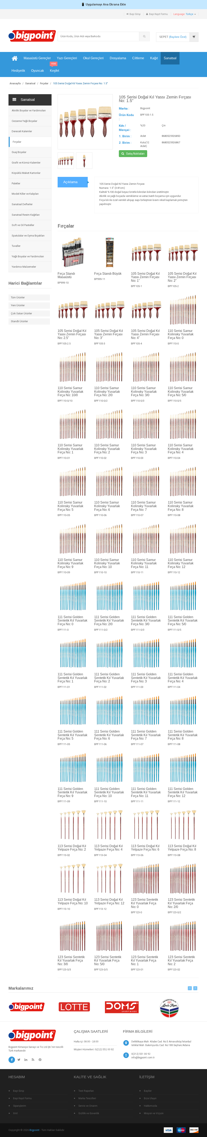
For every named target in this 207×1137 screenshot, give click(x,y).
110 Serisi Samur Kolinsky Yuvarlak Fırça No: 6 (107, 506)
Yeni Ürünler (18, 305)
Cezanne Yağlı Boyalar (24, 120)
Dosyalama (118, 58)
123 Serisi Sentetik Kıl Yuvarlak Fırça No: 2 (181, 960)
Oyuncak (37, 70)
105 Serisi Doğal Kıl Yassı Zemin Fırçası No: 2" (182, 277)
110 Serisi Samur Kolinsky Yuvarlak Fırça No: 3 (144, 448)
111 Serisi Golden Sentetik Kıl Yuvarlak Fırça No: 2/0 (109, 620)
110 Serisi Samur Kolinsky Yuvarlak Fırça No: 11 (144, 563)
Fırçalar (44, 83)
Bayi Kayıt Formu (158, 14)
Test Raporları (86, 1090)
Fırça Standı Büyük (107, 273)
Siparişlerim (19, 1105)
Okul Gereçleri (93, 58)
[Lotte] (74, 1006)
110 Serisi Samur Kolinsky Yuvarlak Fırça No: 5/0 (180, 391)
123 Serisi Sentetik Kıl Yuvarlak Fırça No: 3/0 (71, 960)
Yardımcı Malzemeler (24, 266)
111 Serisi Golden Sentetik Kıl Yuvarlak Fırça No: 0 (72, 620)
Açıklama (70, 182)
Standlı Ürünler (19, 321)
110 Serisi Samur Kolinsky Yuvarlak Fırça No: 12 (180, 563)
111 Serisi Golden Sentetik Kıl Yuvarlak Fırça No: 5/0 (182, 620)
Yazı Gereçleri (67, 58)
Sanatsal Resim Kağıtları (26, 214)
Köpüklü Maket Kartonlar (26, 172)
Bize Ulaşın (150, 1098)
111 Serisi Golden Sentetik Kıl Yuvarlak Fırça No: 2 (109, 677)
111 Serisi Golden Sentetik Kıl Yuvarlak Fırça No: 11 (146, 792)
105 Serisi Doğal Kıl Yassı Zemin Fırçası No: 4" (145, 334)
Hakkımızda (150, 1105)
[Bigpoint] (32, 35)
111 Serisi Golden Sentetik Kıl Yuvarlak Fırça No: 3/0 (146, 620)
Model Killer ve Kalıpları (25, 193)
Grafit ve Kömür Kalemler (26, 162)
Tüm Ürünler (18, 297)
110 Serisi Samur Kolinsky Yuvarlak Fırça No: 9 (70, 563)
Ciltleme (138, 58)
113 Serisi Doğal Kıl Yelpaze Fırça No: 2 (72, 847)
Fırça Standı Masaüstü (66, 275)
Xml (15, 1113)
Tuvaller (16, 245)
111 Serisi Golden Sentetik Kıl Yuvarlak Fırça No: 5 (72, 735)
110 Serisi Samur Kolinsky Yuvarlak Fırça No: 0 (180, 334)
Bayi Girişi (135, 14)
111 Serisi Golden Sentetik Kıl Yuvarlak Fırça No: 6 (109, 735)
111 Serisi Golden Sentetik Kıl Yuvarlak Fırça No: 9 (72, 792)
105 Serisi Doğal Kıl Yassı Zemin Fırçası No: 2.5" (72, 334)
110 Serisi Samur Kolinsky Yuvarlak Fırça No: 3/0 (144, 391)
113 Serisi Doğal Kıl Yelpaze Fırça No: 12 (109, 901)
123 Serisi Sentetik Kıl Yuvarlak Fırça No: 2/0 (181, 903)
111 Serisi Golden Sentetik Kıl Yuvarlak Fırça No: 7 (146, 735)
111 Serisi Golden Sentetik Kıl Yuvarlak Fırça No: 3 (146, 677)
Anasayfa (15, 83)
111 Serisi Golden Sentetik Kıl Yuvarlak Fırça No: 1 (72, 677)
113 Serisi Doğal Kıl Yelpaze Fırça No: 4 (108, 847)
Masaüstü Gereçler (37, 58)
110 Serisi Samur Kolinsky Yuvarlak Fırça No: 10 (107, 563)
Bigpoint (34, 1130)
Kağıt (154, 58)
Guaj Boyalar (19, 152)
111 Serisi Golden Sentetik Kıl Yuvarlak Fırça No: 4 (182, 677)
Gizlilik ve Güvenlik (88, 1113)
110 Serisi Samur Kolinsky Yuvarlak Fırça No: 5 (70, 506)
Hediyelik (18, 70)
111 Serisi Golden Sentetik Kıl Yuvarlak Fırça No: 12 (182, 792)
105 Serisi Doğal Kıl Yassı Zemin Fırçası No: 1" (145, 277)
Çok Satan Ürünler (21, 313)
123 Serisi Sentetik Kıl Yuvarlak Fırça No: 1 (144, 960)
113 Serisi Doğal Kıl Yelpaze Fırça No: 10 (73, 901)
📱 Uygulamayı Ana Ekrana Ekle (103, 4)
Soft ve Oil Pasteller (23, 225)
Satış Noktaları (135, 153)
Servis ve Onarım (87, 1105)
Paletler (16, 183)
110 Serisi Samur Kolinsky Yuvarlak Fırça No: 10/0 (70, 391)
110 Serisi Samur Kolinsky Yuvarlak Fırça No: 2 (107, 448)
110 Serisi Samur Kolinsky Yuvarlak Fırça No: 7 (144, 506)
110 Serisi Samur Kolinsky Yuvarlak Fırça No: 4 (180, 448)
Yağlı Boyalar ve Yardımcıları (28, 256)
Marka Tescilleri (87, 1098)
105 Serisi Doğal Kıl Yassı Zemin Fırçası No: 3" (108, 334)
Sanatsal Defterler (22, 204)
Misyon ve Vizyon (154, 1113)
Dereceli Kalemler (22, 131)
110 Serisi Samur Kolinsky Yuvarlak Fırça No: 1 (70, 448)
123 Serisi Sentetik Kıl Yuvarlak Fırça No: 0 (144, 903)
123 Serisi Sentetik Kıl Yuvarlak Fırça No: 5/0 (107, 960)
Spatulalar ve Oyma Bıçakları (28, 235)
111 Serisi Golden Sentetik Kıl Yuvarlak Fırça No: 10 (109, 792)
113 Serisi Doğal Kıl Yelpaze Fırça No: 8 (182, 847)
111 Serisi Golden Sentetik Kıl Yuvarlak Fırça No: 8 (182, 735)
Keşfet (54, 68)
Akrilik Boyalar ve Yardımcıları (29, 110)
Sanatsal (170, 58)
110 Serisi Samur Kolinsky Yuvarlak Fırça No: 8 (180, 506)
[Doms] (122, 1006)
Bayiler (148, 1090)
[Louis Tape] (169, 1008)
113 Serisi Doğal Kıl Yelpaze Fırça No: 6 (145, 847)
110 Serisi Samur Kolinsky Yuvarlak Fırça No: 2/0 (107, 391)
